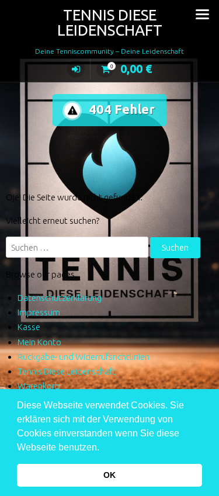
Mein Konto (39, 342)
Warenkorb (39, 386)
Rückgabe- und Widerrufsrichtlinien (84, 357)
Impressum (39, 312)
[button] (103, 448)
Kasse (29, 327)
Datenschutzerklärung (60, 298)
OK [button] (109, 475)
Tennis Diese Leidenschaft (109, 22)
